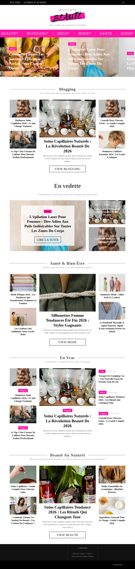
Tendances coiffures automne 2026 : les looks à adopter (112, 154)
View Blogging (68, 169)
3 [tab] (77, 224)
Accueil (15, 2)
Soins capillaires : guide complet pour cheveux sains (23, 489)
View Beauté (67, 534)
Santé (102, 371)
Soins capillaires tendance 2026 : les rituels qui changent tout (112, 400)
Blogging (67, 410)
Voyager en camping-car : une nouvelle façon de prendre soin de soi (112, 379)
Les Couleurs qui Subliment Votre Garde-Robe (23, 331)
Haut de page (118, 565)
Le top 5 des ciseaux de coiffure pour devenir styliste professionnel (23, 154)
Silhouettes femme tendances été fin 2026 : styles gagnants (67, 320)
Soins (130, 53)
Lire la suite (48, 237)
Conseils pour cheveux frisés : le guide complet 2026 (112, 123)
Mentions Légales (79, 554)
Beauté (12, 49)
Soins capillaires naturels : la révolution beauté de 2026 (67, 146)
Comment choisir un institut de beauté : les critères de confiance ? (23, 520)
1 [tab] (124, 56)
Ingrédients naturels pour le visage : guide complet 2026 (112, 520)
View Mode (67, 342)
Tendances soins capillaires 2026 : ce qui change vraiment (23, 123)
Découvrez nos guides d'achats (83, 556)
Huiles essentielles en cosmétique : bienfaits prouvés (112, 489)
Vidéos (89, 554)
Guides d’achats (35, 2)
